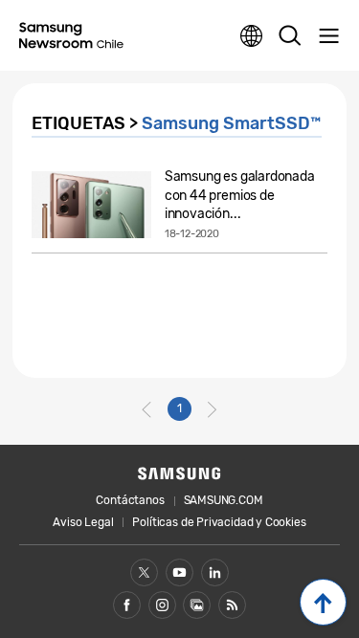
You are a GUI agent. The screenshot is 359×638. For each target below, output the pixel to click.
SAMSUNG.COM (223, 500)
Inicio (323, 602)
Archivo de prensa (197, 605)
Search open (290, 36)
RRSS (232, 605)
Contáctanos (130, 500)
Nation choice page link (252, 36)
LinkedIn (215, 572)
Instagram (162, 605)
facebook (127, 605)
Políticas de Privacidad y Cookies (218, 522)
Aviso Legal (83, 522)
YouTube (179, 572)
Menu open (328, 36)
